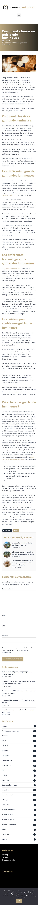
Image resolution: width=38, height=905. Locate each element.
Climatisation (7, 760)
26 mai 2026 (16, 547)
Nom (4, 616)
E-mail (4, 626)
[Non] (35, 897)
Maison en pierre (8, 819)
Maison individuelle (9, 824)
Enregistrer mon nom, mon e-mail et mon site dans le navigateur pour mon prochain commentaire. (17, 650)
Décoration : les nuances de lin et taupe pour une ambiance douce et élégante (23, 563)
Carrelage (5, 756)
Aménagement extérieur (10, 731)
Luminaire (5, 805)
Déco (8, 40)
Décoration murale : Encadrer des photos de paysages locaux (23, 553)
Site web (5, 635)
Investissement (7, 795)
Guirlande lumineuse (9, 785)
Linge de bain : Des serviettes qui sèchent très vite (22, 544)
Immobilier (6, 790)
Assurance (5, 736)
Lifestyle (5, 800)
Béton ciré (5, 746)
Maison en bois (7, 814)
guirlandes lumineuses (12, 269)
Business (5, 751)
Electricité (5, 780)
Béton (4, 741)
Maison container (8, 810)
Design (4, 775)
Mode (4, 829)
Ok (19, 900)
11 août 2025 (17, 567)
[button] (19, 15)
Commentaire (7, 589)
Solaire (4, 839)
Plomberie (5, 834)
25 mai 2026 (16, 556)
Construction (6, 765)
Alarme (4, 726)
